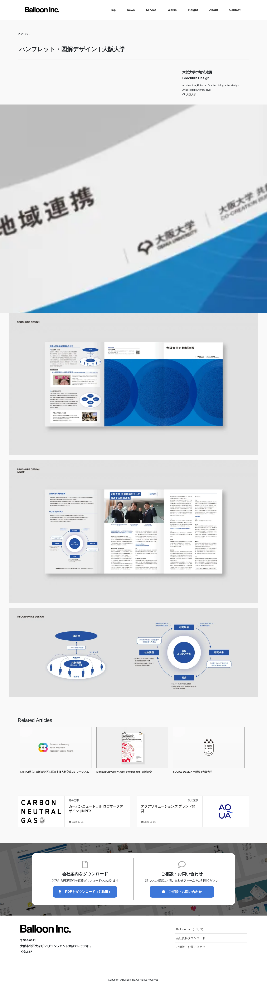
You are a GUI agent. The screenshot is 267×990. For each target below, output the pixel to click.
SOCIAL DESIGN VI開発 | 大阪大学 (192, 771)
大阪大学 (191, 94)
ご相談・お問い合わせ (190, 946)
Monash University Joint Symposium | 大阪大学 (124, 771)
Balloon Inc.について (189, 929)
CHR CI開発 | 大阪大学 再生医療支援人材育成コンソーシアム (54, 771)
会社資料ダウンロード (190, 938)
